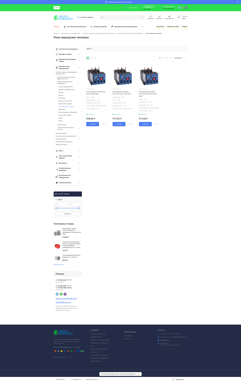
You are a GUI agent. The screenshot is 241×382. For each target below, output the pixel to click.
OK (138, 374)
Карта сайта (77, 347)
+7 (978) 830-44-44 (168, 7)
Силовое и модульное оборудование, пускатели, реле (98, 33)
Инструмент (94, 352)
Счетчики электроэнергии (98, 334)
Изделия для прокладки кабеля (100, 340)
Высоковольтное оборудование (100, 358)
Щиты (92, 346)
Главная (56, 33)
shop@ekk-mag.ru (164, 340)
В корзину (93, 124)
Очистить (67, 214)
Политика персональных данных (62, 347)
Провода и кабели (96, 337)
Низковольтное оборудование (70, 33)
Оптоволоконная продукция (99, 355)
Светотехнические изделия (99, 349)
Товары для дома (96, 361)
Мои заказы (127, 338)
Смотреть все (58, 264)
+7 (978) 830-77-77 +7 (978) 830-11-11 (149, 6)
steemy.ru (63, 357)
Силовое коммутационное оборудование (130, 33)
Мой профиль (128, 335)
